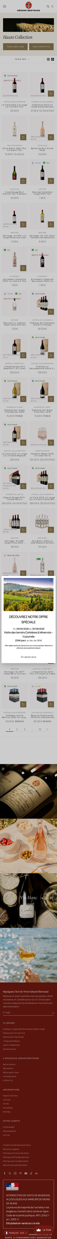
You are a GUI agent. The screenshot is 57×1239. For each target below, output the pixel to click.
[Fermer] (51, 580)
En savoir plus (28, 657)
